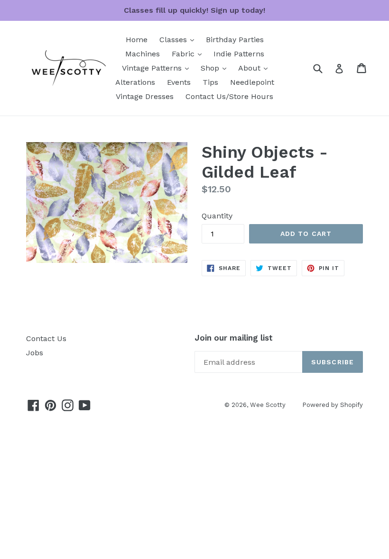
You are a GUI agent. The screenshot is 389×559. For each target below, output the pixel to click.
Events (179, 82)
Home (137, 39)
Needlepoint (252, 82)
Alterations (135, 82)
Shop (216, 67)
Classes (179, 39)
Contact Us (46, 338)
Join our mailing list (233, 338)
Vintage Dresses (145, 96)
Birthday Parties (235, 39)
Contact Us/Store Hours (229, 96)
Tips (210, 82)
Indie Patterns (238, 53)
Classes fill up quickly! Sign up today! (194, 10)
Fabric (189, 53)
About (255, 67)
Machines (142, 53)
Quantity (217, 215)
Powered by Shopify (332, 404)
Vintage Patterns (158, 67)
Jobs (34, 352)
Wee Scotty (268, 404)
